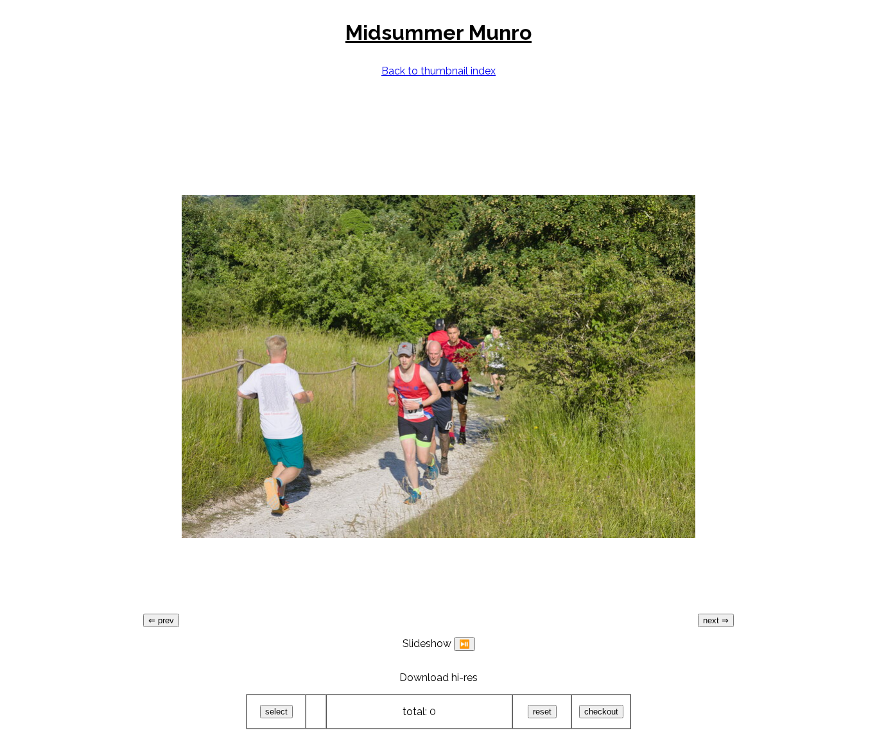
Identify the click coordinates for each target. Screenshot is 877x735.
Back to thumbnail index (438, 71)
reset (542, 711)
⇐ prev (161, 620)
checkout (601, 711)
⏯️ (464, 644)
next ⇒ (716, 620)
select (276, 711)
